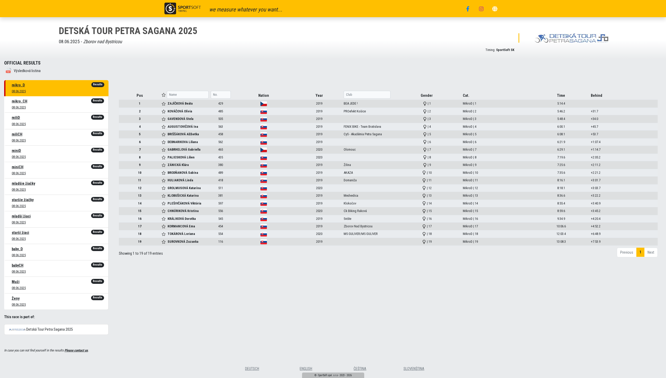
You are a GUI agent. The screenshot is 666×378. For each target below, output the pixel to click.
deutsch (252, 369)
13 (139, 195)
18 (139, 234)
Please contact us (76, 350)
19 (139, 242)
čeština (360, 369)
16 (139, 219)
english (306, 369)
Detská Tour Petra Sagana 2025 (49, 329)
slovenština (414, 369)
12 (139, 188)
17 (139, 226)
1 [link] (640, 252)
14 (139, 203)
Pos (140, 95)
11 (139, 180)
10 (139, 173)
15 (139, 211)
